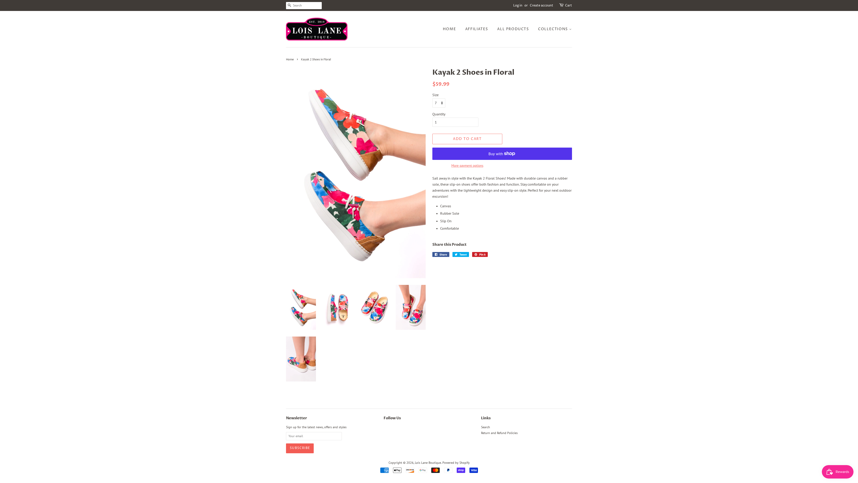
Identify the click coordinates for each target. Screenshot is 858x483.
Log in (517, 5)
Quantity (438, 114)
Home (449, 29)
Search (485, 427)
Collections (553, 29)
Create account (541, 5)
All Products (513, 29)
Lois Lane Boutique (428, 463)
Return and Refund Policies (499, 433)
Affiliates (476, 29)
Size (435, 95)
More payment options (467, 165)
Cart (568, 5)
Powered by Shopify (456, 463)
